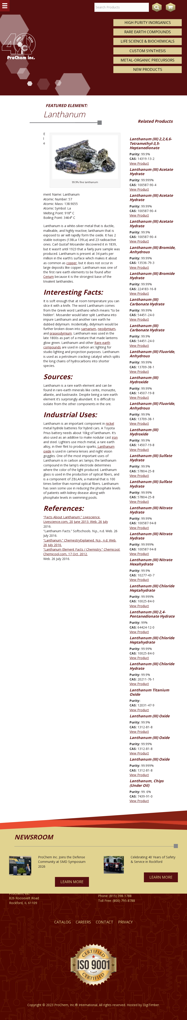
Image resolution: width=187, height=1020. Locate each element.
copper (71, 263)
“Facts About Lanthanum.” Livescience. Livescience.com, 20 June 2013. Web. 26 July (75, 519)
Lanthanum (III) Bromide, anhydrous (153, 249)
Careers (83, 922)
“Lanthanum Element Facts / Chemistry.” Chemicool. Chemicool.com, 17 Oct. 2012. (81, 551)
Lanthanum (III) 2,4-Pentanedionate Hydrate (152, 614)
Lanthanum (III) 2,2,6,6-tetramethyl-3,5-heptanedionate (151, 143)
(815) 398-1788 (120, 896)
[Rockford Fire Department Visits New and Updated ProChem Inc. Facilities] (114, 865)
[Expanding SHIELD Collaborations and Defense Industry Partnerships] (20, 865)
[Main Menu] (5, 5)
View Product (139, 163)
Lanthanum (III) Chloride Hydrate (152, 666)
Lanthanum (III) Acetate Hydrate (151, 171)
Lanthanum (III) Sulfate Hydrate (151, 458)
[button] (72, 882)
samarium (88, 329)
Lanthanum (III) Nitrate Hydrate (151, 510)
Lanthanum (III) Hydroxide (144, 379)
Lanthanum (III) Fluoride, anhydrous (152, 353)
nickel (110, 423)
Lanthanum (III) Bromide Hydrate (152, 275)
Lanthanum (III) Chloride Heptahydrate (152, 588)
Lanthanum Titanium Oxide (149, 692)
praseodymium (61, 333)
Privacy (125, 922)
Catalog (62, 922)
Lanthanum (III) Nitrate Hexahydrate (151, 562)
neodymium (106, 329)
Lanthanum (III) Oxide (149, 715)
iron (115, 437)
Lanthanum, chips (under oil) (147, 783)
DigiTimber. (151, 1005)
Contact (104, 922)
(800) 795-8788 (124, 900)
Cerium (48, 276)
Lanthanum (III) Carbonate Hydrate (147, 301)
